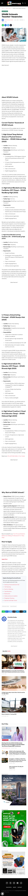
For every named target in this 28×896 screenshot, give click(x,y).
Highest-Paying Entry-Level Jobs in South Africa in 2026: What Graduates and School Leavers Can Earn (13, 671)
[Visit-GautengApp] (13, 874)
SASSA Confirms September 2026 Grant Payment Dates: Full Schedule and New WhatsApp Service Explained (17, 752)
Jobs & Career (4, 11)
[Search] (23, 3)
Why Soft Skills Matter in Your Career (16, 456)
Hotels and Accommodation (11, 596)
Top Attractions (8, 591)
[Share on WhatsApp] (3, 25)
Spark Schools (13, 606)
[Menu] (2, 3)
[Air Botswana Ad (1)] (14, 805)
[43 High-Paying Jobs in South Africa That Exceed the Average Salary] (14, 683)
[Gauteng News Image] (14, 846)
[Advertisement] (14, 80)
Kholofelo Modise (9, 19)
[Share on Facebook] (5, 25)
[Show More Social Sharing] (13, 25)
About (14, 887)
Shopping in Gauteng (9, 598)
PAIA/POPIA (9, 887)
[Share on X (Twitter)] (8, 25)
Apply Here (4, 559)
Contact (20, 887)
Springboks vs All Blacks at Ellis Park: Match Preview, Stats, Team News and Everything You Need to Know (17, 760)
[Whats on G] (14, 3)
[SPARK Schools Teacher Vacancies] (14, 41)
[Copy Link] (11, 25)
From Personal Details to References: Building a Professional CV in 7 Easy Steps (13, 535)
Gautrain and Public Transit (10, 600)
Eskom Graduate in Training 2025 (9, 714)
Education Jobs (5, 606)
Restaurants (7, 593)
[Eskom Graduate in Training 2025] (14, 705)
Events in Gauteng (8, 589)
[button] (25, 3)
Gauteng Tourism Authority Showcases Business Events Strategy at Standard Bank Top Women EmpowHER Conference (13, 744)
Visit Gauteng (7, 586)
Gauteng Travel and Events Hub (11, 584)
